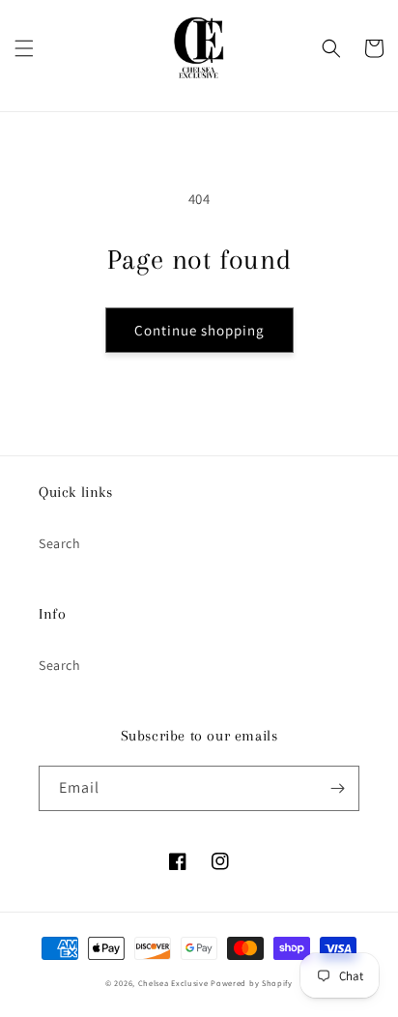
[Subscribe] (337, 788)
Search (60, 543)
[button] (24, 48)
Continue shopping (199, 330)
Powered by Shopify (252, 982)
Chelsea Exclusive (173, 982)
